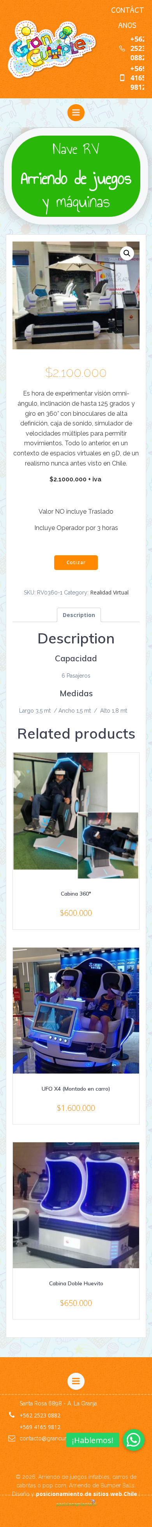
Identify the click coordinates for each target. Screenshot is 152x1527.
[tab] (79, 615)
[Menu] (76, 112)
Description (79, 615)
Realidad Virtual (109, 592)
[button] (134, 1440)
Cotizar (76, 562)
